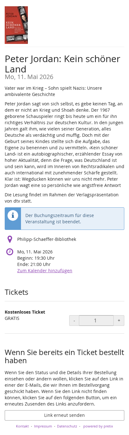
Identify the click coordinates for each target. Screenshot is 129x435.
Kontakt (22, 426)
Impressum (43, 426)
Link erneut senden (64, 415)
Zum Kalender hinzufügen (44, 270)
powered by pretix (98, 426)
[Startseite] (16, 25)
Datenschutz (67, 426)
